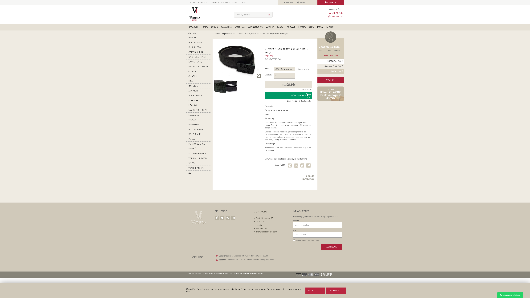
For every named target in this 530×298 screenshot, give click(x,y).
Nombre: (296, 220)
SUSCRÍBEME (331, 247)
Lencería (270, 27)
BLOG (234, 2)
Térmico (330, 27)
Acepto (311, 291)
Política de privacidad (310, 241)
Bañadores (194, 27)
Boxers (214, 27)
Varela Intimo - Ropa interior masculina (207, 273)
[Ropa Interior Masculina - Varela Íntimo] (199, 14)
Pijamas (302, 27)
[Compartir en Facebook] (309, 166)
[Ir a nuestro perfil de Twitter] (222, 218)
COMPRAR (330, 80)
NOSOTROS (202, 2)
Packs (280, 27)
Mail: (295, 230)
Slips (311, 27)
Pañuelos (290, 27)
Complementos (255, 27)
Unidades (268, 75)
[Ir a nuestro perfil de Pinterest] (228, 218)
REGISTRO (290, 3)
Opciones (334, 291)
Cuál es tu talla (303, 69)
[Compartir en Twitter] (303, 166)
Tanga (320, 27)
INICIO (192, 2)
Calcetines (226, 27)
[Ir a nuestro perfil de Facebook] (217, 218)
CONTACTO (244, 2)
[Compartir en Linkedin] (296, 166)
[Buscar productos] (268, 14)
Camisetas (240, 27)
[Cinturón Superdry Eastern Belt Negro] (237, 60)
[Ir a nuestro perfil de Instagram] (233, 218)
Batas (205, 27)
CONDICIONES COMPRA (220, 2)
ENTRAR (303, 3)
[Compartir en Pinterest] (290, 166)
